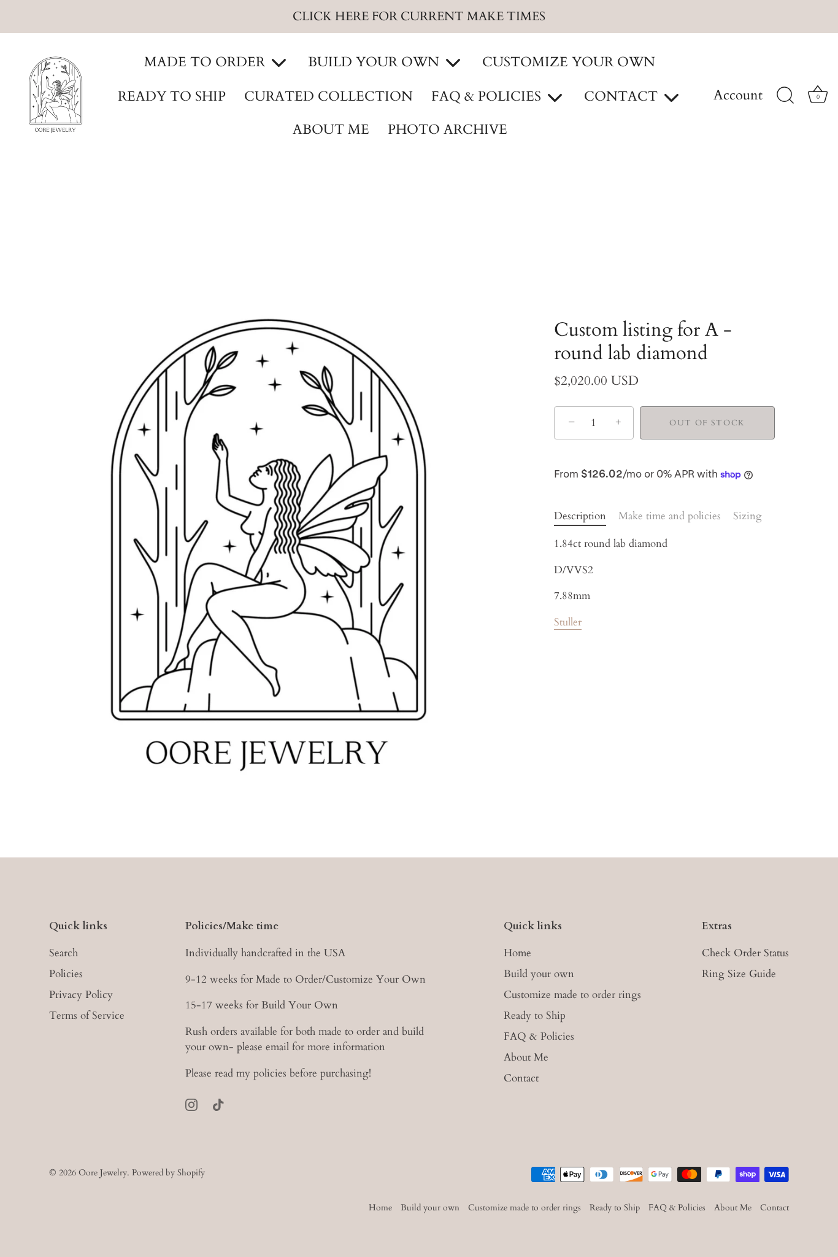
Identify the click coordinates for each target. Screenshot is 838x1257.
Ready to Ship (535, 1015)
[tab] (586, 516)
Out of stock (707, 422)
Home (517, 953)
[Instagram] (191, 1103)
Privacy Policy (81, 995)
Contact (521, 1078)
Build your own (539, 974)
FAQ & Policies (539, 1036)
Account (738, 96)
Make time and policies (669, 516)
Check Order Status (745, 953)
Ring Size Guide (739, 974)
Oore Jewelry (103, 1172)
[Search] (785, 95)
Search (63, 953)
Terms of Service (87, 1015)
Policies (66, 974)
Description (580, 516)
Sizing (747, 516)
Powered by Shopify (168, 1172)
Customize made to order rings (572, 995)
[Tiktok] (218, 1103)
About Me (526, 1057)
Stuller (568, 622)
